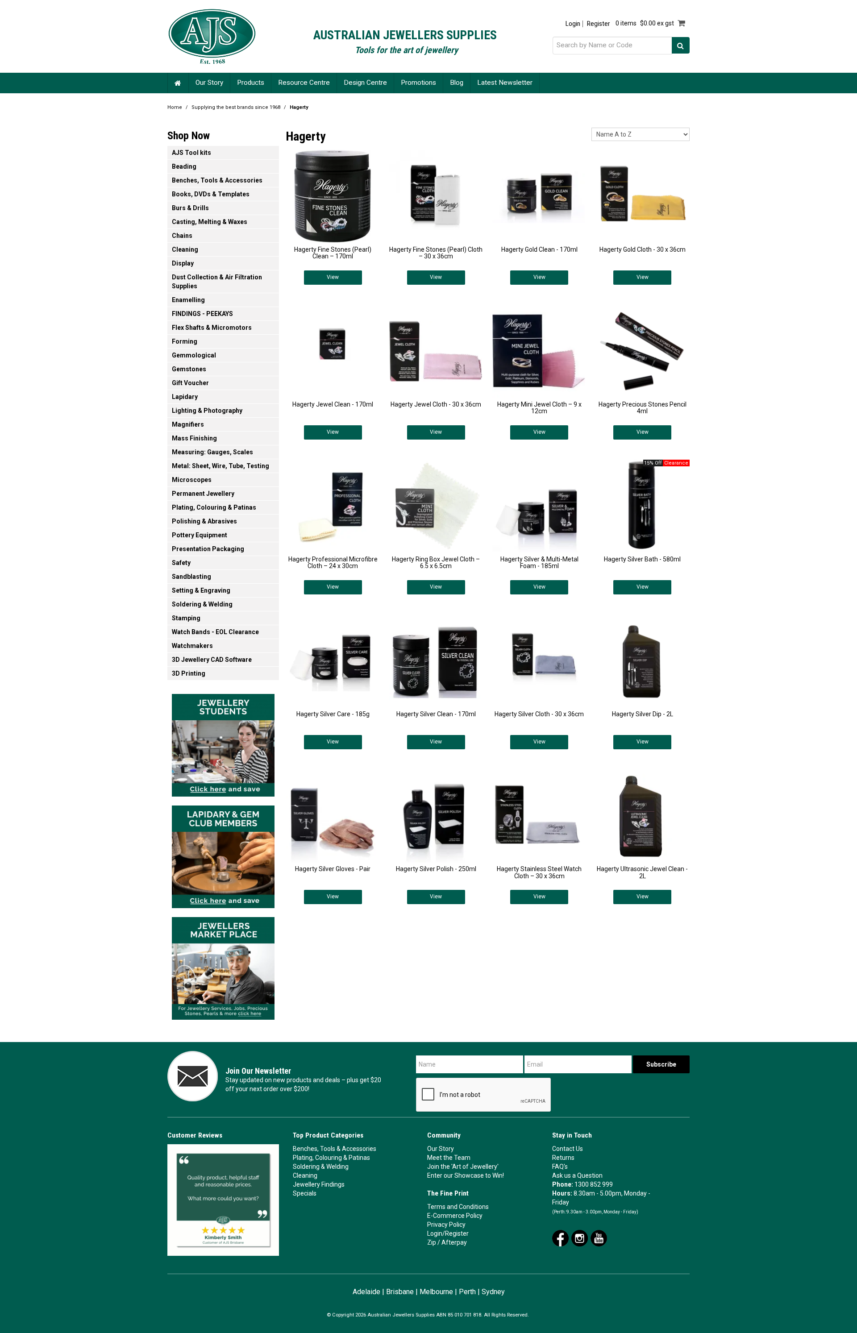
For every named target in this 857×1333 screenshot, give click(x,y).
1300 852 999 (593, 1184)
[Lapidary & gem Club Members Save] (223, 854)
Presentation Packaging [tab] (208, 548)
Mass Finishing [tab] (194, 438)
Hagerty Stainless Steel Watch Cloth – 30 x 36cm (539, 872)
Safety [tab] (181, 562)
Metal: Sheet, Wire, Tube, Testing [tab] (220, 465)
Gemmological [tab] (194, 355)
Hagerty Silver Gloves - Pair (332, 868)
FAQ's (560, 1166)
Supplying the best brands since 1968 (235, 107)
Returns (563, 1157)
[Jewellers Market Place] (223, 965)
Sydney (493, 1291)
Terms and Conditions (458, 1206)
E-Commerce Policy (455, 1215)
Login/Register (448, 1233)
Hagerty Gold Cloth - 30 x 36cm (642, 249)
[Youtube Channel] (599, 1237)
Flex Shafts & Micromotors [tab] (212, 327)
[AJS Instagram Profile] (579, 1237)
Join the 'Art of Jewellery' (463, 1166)
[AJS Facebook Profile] (560, 1237)
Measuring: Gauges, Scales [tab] (212, 452)
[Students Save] (223, 742)
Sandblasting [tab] (191, 576)
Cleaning (305, 1175)
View (333, 277)
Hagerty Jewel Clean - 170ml (332, 404)
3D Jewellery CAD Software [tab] (212, 659)
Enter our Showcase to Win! (465, 1175)
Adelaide (366, 1291)
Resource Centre (304, 83)
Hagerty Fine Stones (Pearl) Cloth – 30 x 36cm (436, 253)
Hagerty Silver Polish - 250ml (436, 868)
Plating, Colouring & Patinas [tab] (214, 507)
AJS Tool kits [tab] (191, 152)
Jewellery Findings (319, 1184)
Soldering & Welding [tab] (202, 604)
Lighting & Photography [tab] (207, 410)
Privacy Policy (446, 1224)
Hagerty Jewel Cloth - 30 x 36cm (436, 404)
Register (598, 24)
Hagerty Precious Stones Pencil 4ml (642, 408)
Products (250, 83)
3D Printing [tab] (188, 673)
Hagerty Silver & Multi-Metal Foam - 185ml (539, 562)
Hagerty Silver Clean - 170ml (436, 714)
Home (178, 83)
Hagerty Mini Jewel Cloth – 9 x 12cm (539, 408)
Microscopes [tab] (192, 479)
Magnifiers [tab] (188, 424)
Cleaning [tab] (185, 249)
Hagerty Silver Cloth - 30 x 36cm (539, 714)
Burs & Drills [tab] (190, 208)
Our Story (209, 83)
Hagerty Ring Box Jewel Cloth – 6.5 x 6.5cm (436, 562)
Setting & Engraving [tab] (201, 590)
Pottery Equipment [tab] (199, 535)
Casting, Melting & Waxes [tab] (209, 221)
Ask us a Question (577, 1175)
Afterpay (454, 1242)
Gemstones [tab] (189, 369)
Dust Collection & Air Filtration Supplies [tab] (217, 282)
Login (573, 24)
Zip (431, 1242)
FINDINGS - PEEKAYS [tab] (202, 313)
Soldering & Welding (321, 1166)
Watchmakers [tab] (192, 645)
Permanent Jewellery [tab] (203, 493)
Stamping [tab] (186, 618)
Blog (456, 83)
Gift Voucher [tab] (190, 382)
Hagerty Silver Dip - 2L (642, 714)
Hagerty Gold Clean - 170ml (539, 249)
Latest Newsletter (505, 83)
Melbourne (436, 1291)
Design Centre (365, 83)
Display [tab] (183, 263)
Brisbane (400, 1291)
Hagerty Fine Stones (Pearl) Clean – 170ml (332, 253)
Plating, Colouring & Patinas (331, 1157)
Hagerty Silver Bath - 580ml (642, 559)
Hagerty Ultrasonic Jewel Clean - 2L (642, 872)
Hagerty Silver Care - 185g (333, 714)
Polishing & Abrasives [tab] (204, 521)
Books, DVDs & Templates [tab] (211, 194)
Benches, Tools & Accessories (334, 1148)
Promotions (418, 83)
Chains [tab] (182, 235)
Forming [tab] (184, 341)
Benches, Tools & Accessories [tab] (217, 180)
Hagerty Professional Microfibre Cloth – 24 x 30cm (333, 562)
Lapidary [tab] (185, 396)
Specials (304, 1193)
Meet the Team (448, 1157)
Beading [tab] (184, 166)
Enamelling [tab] (188, 299)
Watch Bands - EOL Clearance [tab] (215, 631)
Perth (467, 1291)
